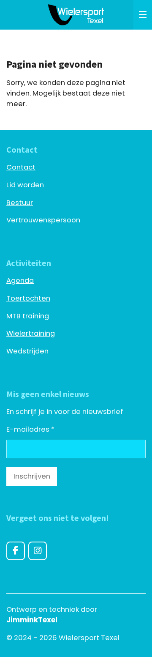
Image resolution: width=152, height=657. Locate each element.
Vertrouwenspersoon (43, 220)
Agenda (20, 280)
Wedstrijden (27, 351)
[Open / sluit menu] (142, 15)
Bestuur (19, 203)
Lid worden (25, 185)
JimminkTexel (31, 620)
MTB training (27, 316)
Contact (20, 167)
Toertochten (28, 298)
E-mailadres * (30, 429)
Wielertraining (30, 333)
